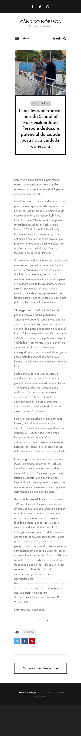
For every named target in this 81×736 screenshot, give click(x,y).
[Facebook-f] (32, 6)
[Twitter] (40, 6)
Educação (40, 103)
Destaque (29, 631)
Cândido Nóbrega (26, 692)
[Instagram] (47, 6)
